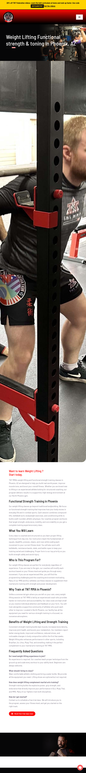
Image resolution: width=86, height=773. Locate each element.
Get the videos (49, 6)
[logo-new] (8, 13)
